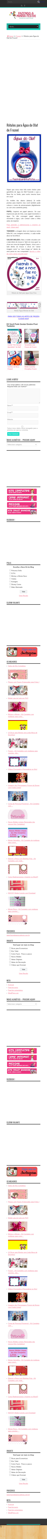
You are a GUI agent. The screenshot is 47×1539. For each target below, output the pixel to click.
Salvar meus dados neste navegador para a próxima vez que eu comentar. (22, 429)
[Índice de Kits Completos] (17, 679)
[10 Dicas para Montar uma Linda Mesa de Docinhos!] (17, 748)
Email (9, 412)
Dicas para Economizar (19, 948)
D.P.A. (13, 573)
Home (11, 36)
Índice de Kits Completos (17, 666)
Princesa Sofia (16, 570)
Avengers (14, 582)
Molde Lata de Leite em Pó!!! (18, 698)
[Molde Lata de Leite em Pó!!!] (17, 712)
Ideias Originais (16, 959)
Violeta (13, 579)
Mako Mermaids (17, 587)
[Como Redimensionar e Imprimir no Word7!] (17, 890)
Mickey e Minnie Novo (19, 576)
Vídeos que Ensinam (18, 965)
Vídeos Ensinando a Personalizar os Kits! (22, 769)
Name (9, 405)
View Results (23, 596)
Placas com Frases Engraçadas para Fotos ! (23, 682)
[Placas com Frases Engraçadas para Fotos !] (17, 695)
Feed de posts (13, 987)
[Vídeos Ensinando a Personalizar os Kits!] (17, 783)
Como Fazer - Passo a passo (21, 954)
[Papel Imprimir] (22, 501)
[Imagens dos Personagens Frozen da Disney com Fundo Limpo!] (17, 801)
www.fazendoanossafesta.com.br (18, 935)
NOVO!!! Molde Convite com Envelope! (22, 893)
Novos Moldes (16, 957)
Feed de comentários (15, 990)
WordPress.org (13, 993)
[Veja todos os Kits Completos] (22, 494)
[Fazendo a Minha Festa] (23, 17)
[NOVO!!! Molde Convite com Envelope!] (17, 906)
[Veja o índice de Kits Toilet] (22, 514)
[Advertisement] (23, 64)
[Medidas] (22, 508)
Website (10, 419)
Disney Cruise (16, 584)
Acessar (11, 985)
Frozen (18, 36)
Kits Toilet (14, 951)
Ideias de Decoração (18, 962)
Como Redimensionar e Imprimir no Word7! (23, 877)
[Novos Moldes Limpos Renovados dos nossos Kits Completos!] (17, 838)
